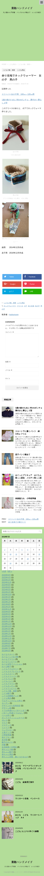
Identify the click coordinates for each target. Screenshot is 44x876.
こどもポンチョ (8, 686)
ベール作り (6, 715)
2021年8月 (6, 604)
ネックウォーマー (10, 306)
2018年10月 (7, 641)
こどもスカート (8, 674)
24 (10, 563)
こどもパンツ (7, 681)
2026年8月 (6, 575)
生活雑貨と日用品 (9, 747)
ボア (25, 306)
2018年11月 (7, 639)
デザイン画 (6, 708)
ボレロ (4, 720)
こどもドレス (7, 679)
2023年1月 (6, 602)
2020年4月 (6, 617)
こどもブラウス (8, 684)
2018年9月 (6, 643)
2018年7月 (6, 648)
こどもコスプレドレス (11, 671)
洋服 (4, 745)
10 (10, 554)
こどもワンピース (9, 688)
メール (8, 370)
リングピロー (7, 730)
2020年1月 (6, 621)
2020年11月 (7, 609)
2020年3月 (6, 619)
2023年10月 (7, 595)
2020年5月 (6, 614)
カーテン (5, 703)
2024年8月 (6, 587)
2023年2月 (6, 599)
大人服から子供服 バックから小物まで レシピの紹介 (22, 866)
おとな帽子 (6, 667)
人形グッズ (6, 732)
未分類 (4, 740)
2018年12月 (7, 636)
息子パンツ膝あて (22, 454)
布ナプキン (6, 737)
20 (28, 559)
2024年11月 (7, 582)
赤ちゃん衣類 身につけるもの (15, 757)
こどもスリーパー (9, 676)
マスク (4, 723)
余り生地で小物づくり (17, 522)
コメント (9, 332)
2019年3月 (6, 629)
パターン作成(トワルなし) (13, 713)
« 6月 (4, 571)
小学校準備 (6, 735)
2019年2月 (6, 631)
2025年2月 (6, 580)
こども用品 (21, 303)
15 (39, 554)
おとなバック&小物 (10, 657)
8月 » (10, 571)
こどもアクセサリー (10, 669)
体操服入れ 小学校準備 (25, 498)
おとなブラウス (8, 659)
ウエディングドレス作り (12, 701)
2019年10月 (7, 626)
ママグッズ (6, 725)
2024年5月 (6, 590)
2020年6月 (6, 612)
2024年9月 (6, 585)
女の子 (37, 306)
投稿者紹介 (23, 856)
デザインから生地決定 (11, 706)
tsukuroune (14, 315)
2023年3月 (6, 597)
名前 (8, 362)
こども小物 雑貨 (10, 303)
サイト (7, 378)
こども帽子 (6, 693)
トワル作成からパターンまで (14, 710)
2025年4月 (6, 577)
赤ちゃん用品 (7, 754)
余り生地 (31, 306)
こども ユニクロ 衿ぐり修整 (27, 831)
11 (16, 554)
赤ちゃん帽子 (7, 752)
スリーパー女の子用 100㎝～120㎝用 (18, 94)
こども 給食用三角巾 (24, 782)
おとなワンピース (9, 662)
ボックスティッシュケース (13, 718)
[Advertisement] (22, 38)
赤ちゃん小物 (7, 750)
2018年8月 (6, 646)
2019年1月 (6, 634)
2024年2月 (6, 592)
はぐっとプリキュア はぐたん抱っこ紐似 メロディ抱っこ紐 (28, 476)
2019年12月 (7, 624)
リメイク (5, 728)
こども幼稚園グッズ (10, 696)
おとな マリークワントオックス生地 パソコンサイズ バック (28, 768)
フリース (20, 306)
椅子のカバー (7, 742)
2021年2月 (6, 607)
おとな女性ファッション (12, 664)
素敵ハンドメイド (22, 8)
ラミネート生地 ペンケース (27, 798)
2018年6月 (6, 651)
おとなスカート (8, 654)
